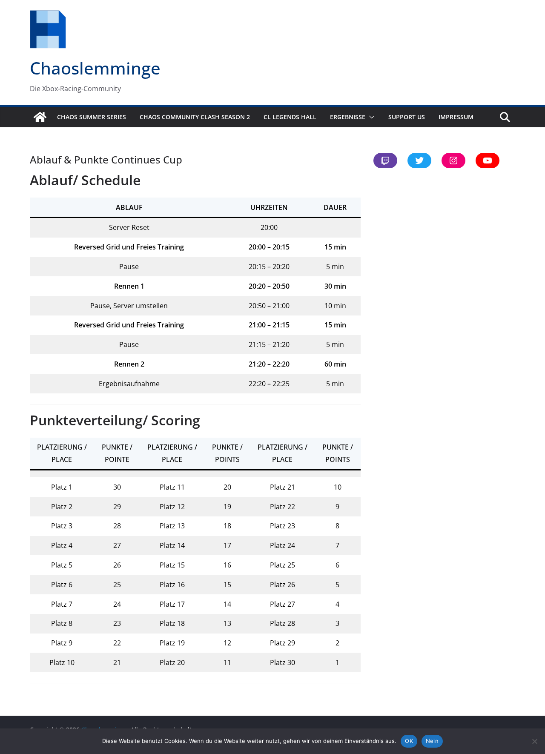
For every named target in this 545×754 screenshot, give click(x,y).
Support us (406, 117)
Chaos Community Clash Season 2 (195, 117)
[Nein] (534, 741)
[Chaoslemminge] (40, 117)
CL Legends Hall (290, 117)
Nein (432, 740)
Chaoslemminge (95, 68)
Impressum (456, 117)
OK (409, 740)
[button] (370, 117)
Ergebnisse (347, 117)
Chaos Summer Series (91, 117)
